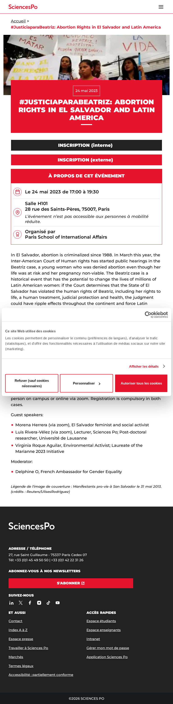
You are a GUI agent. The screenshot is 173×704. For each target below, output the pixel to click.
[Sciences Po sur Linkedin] (11, 603)
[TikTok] (48, 603)
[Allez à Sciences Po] (32, 528)
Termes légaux (21, 666)
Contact (15, 621)
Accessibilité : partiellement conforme (41, 675)
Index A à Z (18, 630)
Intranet (93, 639)
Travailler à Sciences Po (28, 648)
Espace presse (21, 639)
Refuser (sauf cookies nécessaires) (32, 383)
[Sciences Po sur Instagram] (39, 603)
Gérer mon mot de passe (107, 648)
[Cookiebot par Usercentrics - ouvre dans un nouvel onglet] (148, 314)
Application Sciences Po (107, 657)
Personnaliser (84, 383)
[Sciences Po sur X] (20, 603)
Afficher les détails (144, 366)
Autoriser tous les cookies (141, 383)
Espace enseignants (103, 630)
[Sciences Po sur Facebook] (30, 603)
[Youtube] (57, 603)
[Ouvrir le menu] (161, 6)
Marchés (16, 657)
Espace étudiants (101, 621)
